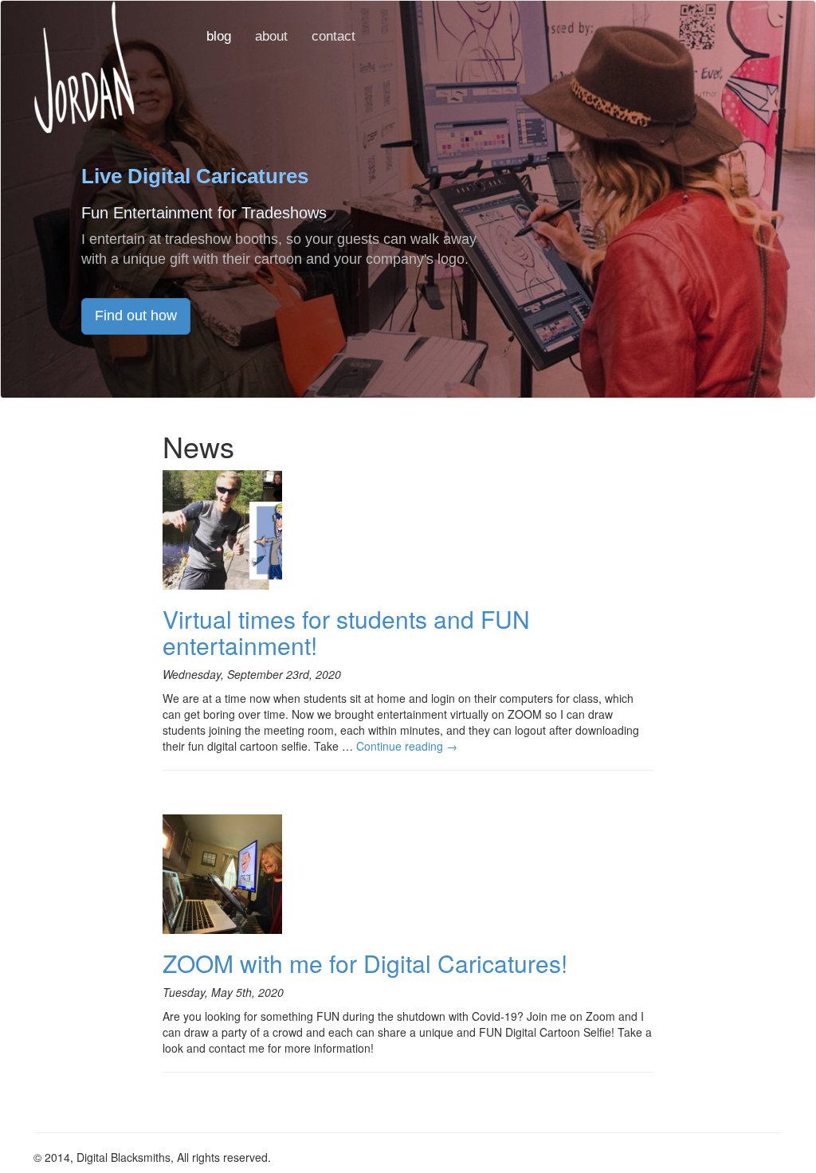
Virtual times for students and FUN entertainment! (346, 632)
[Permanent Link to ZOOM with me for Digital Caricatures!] (222, 872)
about (271, 36)
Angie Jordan (84, 67)
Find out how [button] (136, 316)
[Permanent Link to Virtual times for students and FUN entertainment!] (222, 528)
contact (333, 36)
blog (218, 36)
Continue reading (406, 746)
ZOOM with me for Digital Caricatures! (365, 963)
